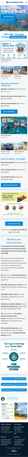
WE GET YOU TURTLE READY (13, 9)
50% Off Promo (20, 379)
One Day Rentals (20, 390)
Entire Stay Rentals (8, 390)
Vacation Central (21, 384)
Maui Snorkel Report (10, 185)
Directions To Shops (19, 444)
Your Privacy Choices (6, 439)
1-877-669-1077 (17, 443)
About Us (19, 448)
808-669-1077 (21, 439)
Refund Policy (4, 444)
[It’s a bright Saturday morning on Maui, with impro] (7, 411)
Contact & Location (11, 448)
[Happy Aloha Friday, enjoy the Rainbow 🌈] (20, 411)
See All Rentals (8, 16)
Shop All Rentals (9, 111)
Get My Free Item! (14, 223)
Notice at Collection (6, 441)
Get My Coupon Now (18, 37)
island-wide (6, 91)
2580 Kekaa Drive (5, 428)
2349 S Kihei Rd (18, 428)
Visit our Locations (8, 379)
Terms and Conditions (6, 443)
